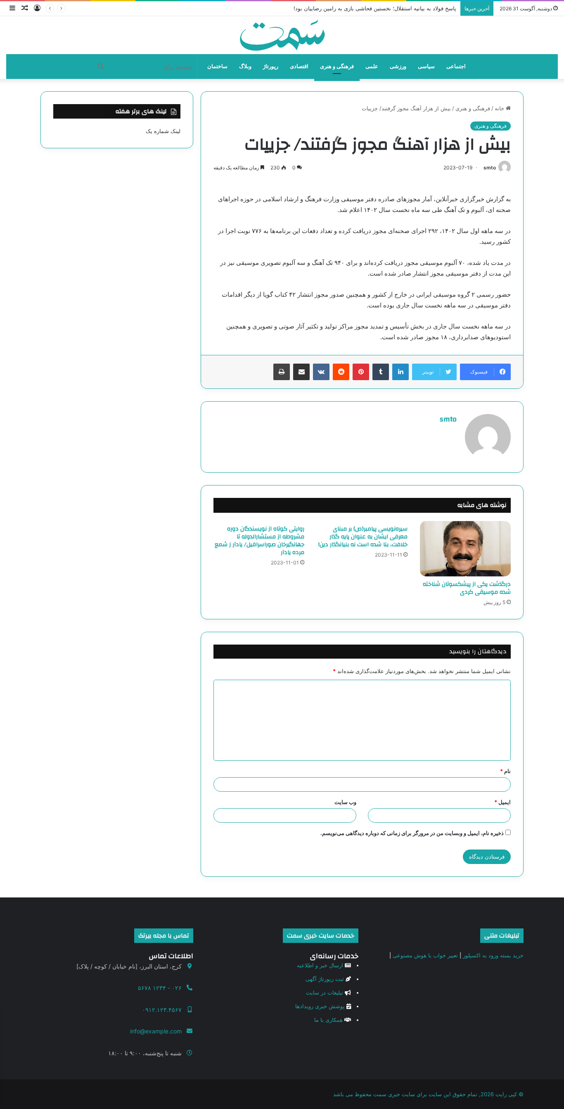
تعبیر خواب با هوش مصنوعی (425, 955)
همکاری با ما (328, 1019)
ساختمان (217, 66)
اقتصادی (299, 66)
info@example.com (156, 1031)
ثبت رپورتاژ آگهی (325, 979)
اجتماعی (456, 66)
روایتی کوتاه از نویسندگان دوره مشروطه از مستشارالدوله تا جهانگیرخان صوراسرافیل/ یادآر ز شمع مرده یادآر (259, 541)
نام (505, 771)
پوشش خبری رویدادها (320, 1006)
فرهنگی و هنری (337, 66)
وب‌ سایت (345, 802)
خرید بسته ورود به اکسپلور (493, 955)
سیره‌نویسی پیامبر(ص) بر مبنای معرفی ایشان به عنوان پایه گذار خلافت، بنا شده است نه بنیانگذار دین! (363, 537)
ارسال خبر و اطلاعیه (320, 965)
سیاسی (426, 66)
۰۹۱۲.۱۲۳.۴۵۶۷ (162, 1009)
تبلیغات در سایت (324, 992)
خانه (500, 108)
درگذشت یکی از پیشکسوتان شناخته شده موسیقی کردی (467, 588)
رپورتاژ (270, 66)
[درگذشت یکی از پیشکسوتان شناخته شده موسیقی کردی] (465, 548)
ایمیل (502, 802)
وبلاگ (245, 66)
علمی (371, 66)
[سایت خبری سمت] (282, 35)
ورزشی (398, 66)
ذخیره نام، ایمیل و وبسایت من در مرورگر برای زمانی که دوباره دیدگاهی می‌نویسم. (412, 833)
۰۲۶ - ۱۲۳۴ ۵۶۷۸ (160, 987)
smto (489, 167)
